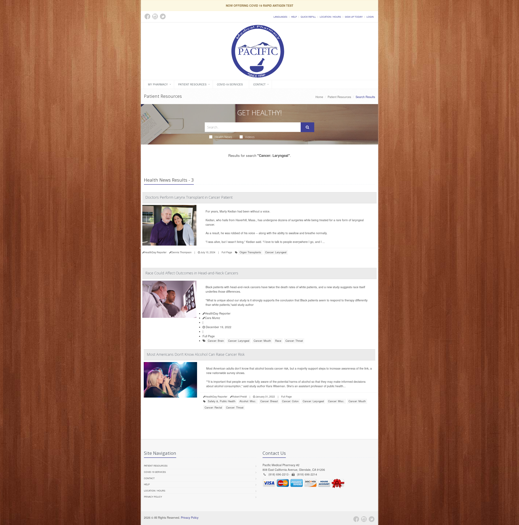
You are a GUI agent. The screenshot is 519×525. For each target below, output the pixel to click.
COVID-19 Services (230, 84)
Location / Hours (330, 16)
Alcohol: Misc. (247, 401)
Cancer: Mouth (262, 341)
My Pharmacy (158, 84)
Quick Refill (308, 16)
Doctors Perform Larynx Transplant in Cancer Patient (189, 197)
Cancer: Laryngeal (275, 252)
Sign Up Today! (354, 16)
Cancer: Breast (269, 401)
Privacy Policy (153, 496)
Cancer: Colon (290, 401)
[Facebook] (356, 519)
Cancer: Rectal (213, 407)
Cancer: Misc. (336, 401)
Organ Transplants (250, 252)
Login (370, 16)
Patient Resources (192, 84)
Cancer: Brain (216, 341)
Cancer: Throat (294, 341)
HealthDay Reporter (218, 313)
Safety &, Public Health (221, 401)
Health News (223, 137)
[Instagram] (364, 519)
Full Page (227, 252)
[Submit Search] (307, 127)
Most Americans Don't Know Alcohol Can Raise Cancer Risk (195, 354)
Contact (259, 84)
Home (319, 97)
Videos (250, 137)
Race (278, 341)
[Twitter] (371, 519)
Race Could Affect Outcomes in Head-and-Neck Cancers (191, 273)
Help (294, 16)
